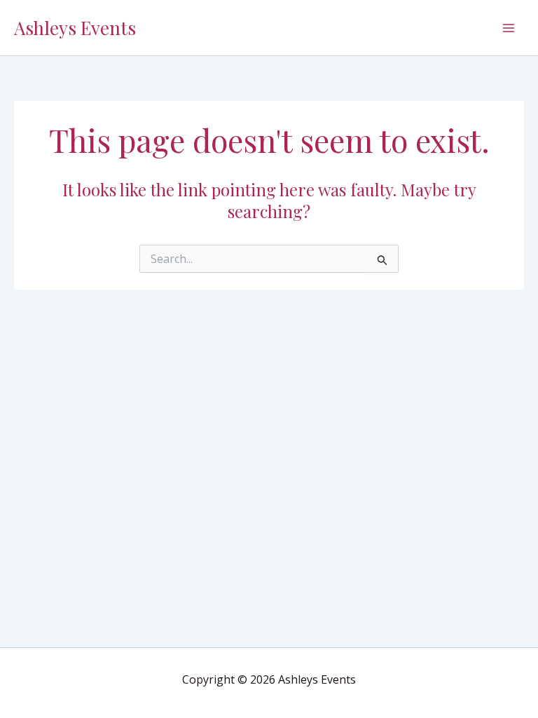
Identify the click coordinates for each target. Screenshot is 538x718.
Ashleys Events (75, 27)
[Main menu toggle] (508, 28)
